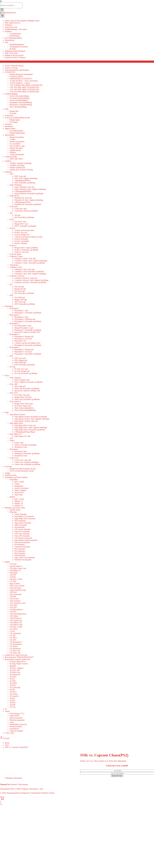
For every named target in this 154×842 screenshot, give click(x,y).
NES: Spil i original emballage (26, 178)
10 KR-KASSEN (16, 76)
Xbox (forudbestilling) (18, 107)
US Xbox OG (15, 651)
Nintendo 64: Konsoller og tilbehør (27, 204)
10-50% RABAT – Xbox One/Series (24, 81)
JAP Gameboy (15, 601)
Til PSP (12, 705)
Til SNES (13, 683)
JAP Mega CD (15, 570)
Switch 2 (13, 245)
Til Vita (12, 707)
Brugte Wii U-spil (21, 224)
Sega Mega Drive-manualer (24, 518)
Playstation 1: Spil (21, 310)
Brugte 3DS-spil (20, 300)
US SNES (13, 629)
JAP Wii (13, 596)
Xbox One (14, 393)
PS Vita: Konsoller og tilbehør (25, 373)
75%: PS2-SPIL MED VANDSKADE (24, 87)
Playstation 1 (14, 308)
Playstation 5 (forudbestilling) (21, 105)
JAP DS (13, 577)
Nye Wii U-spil (20, 222)
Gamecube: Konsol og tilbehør (26, 211)
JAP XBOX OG (16, 622)
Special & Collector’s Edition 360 (27, 391)
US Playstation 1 (16, 642)
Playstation (9, 306)
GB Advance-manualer (23, 538)
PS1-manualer (19, 549)
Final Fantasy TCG (17, 713)
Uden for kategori (16, 731)
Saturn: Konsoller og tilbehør (25, 445)
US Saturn (14, 646)
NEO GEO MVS (16, 159)
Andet (7, 711)
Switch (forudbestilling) (19, 100)
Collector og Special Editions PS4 (27, 343)
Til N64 (13, 685)
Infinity (12, 497)
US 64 (12, 631)
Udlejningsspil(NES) (22, 180)
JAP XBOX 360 (16, 625)
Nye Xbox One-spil (21, 395)
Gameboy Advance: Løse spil (25, 278)
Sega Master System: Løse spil (26, 421)
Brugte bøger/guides (17, 133)
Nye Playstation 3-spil (22, 326)
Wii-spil (17, 215)
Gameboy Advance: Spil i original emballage (31, 280)
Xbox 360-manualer (22, 536)
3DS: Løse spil (20, 302)
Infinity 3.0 (18, 505)
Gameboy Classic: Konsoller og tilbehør (29, 263)
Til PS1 (12, 698)
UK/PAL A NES (16, 579)
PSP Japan (14, 573)
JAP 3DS (13, 607)
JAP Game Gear (16, 620)
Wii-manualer (19, 527)
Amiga (7, 473)
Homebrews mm (20, 447)
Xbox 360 (13, 384)
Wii (11, 213)
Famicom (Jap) (15, 588)
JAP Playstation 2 (16, 609)
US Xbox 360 (15, 653)
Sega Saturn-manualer (22, 523)
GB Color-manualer (22, 534)
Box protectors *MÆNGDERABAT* (19, 657)
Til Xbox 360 (15, 670)
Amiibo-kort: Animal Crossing (21, 170)
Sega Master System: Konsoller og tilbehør (30, 417)
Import (7, 562)
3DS (11, 295)
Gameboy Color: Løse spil (24, 269)
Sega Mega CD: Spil (22, 436)
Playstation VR (20, 341)
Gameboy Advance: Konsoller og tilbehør (30, 282)
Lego (12, 722)
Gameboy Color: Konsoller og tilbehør (29, 271)
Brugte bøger (15, 120)
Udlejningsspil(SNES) (22, 191)
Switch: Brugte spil (21, 235)
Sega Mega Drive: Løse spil (25, 425)
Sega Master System (17, 414)
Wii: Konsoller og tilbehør (24, 217)
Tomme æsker (15, 510)
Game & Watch (15, 254)
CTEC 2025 (9, 733)
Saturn (12, 440)
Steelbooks (9, 126)
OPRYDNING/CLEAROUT (21, 79)
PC (6, 709)
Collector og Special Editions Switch (28, 237)
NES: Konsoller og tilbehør (24, 183)
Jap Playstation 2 (16, 566)
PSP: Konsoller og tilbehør (24, 365)
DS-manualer (19, 544)
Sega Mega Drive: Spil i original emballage (30, 427)
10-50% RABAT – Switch (20, 83)
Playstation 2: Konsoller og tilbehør (27, 321)
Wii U (12, 219)
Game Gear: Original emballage (26, 462)
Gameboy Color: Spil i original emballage (30, 274)
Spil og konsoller (16, 718)
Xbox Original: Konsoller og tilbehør (28, 382)
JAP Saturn (14, 616)
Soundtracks (14, 729)
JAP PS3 (13, 612)
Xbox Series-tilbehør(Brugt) (25, 410)
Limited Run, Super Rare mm (16, 655)
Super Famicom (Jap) (18, 590)
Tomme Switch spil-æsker (24, 230)
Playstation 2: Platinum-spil (24, 319)
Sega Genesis (15, 583)
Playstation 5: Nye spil (23, 352)
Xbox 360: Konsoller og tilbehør (26, 388)
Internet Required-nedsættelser (21, 74)
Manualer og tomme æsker (15, 508)
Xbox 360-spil (19, 386)
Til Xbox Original (16, 668)
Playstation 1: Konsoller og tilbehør (27, 313)
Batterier (13, 666)
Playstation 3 (14, 323)
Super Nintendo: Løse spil (24, 187)
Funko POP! (14, 716)
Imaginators (18, 486)
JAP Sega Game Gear (18, 568)
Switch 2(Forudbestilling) (19, 96)
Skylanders (14, 479)
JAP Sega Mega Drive (18, 614)
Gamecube (14, 206)
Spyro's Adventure (21, 488)
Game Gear (14, 458)
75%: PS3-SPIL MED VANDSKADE (24, 89)
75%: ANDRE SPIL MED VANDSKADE (26, 85)
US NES (13, 581)
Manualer (13, 512)
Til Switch (13, 694)
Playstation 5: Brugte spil (23, 349)
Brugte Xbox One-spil (22, 397)
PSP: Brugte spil (20, 360)
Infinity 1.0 (18, 501)
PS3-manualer (19, 553)
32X (11, 438)
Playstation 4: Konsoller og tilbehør (27, 345)
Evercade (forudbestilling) (19, 98)
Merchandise (10, 135)
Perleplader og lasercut (18, 724)
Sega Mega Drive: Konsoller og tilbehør (29, 430)
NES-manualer (20, 521)
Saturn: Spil (18, 443)
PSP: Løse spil (20, 358)
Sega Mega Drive (16, 423)
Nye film (13, 113)
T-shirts (12, 139)
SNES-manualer (20, 525)
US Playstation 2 (16, 644)
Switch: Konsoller (21, 239)
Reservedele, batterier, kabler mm (17, 659)
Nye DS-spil (19, 287)
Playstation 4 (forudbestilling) (21, 102)
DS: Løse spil (19, 291)
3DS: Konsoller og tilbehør (24, 304)
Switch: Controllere (21, 241)
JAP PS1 (13, 575)
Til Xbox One (15, 672)
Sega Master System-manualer (25, 540)
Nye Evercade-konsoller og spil (22, 471)
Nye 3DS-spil (19, 297)
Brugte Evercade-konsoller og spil (22, 469)
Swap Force (19, 492)
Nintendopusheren (13, 793)
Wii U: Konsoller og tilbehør (25, 226)
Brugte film (14, 111)
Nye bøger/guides (16, 131)
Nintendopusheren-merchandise (17, 70)
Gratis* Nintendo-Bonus (14, 66)
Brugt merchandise (17, 137)
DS (11, 284)
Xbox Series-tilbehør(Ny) (24, 408)
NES (11, 174)
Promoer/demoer (16, 726)
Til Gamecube (15, 687)
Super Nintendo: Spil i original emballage (30, 189)
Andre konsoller (11, 157)
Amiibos (8, 161)
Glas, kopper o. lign (17, 146)
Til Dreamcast (15, 674)
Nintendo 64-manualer (23, 560)
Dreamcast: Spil (20, 451)
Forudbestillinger (11, 94)
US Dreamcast (15, 648)
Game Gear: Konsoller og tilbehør (27, 464)
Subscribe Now (117, 776)
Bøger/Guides (10, 128)
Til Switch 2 (14, 696)
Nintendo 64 (14, 196)
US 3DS (13, 640)
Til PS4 (12, 703)
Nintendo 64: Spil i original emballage (28, 200)
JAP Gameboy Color (18, 603)
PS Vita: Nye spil (21, 369)
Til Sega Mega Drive (18, 661)
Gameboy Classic (16, 256)
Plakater (13, 152)
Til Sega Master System (19, 664)
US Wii (12, 635)
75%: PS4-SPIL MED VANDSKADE (24, 92)
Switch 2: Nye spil (21, 252)
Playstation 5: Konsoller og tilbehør (27, 354)
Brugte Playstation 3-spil (23, 328)
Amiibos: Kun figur (17, 165)
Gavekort (8, 124)
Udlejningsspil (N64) (22, 202)
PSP (11, 356)
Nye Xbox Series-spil (22, 406)
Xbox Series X (15, 401)
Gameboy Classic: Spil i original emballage (30, 261)
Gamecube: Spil (20, 209)
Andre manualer (20, 514)
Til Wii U (13, 692)
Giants (16, 484)
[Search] (2, 10)
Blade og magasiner (17, 720)
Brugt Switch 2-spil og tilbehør (26, 248)
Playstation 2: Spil (21, 317)
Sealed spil (9, 115)
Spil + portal (19, 482)
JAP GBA (13, 605)
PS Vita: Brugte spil (21, 371)
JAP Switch (14, 599)
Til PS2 (12, 700)
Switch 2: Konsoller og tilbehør (26, 250)
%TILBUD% (10, 72)
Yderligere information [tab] (13, 778)
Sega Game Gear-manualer (24, 557)
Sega (7, 412)
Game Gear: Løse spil (22, 460)
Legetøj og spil (15, 150)
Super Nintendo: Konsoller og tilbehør (29, 193)
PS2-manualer (19, 551)
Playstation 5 (14, 347)
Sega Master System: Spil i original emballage (31, 419)
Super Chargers (20, 490)
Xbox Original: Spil (21, 380)
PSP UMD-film (20, 362)
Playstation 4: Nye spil (23, 339)
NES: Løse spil (20, 176)
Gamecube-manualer (22, 547)
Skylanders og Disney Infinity (16, 477)
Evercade (8, 466)
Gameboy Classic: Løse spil (25, 258)
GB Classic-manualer (22, 529)
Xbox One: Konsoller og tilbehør (27, 399)
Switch (12, 228)
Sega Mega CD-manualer (24, 516)
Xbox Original (15, 378)
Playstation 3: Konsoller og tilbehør (27, 330)
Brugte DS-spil (20, 289)
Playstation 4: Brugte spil (23, 336)
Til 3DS (13, 681)
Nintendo (8, 172)
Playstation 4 (14, 334)
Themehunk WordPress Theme (42, 793)
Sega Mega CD (15, 434)
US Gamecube (15, 633)
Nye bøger (14, 122)
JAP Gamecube (15, 594)
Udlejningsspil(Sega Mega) (24, 432)
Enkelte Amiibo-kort (17, 167)
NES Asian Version (17, 586)
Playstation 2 (14, 315)
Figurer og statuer (16, 148)
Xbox (7, 375)
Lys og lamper (15, 144)
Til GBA (13, 677)
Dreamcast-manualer (22, 542)
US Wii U (13, 638)
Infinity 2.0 (18, 503)
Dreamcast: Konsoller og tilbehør (27, 453)
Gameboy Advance (17, 276)
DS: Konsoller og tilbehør (24, 293)
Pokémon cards (10, 475)
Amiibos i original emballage (21, 163)
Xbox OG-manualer (22, 531)
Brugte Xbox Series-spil (23, 404)
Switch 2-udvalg (11, 68)
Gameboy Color (16, 267)
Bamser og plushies (17, 141)
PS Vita (12, 367)
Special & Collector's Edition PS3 (27, 332)
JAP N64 (13, 592)
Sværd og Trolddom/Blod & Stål (17, 118)
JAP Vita (13, 564)
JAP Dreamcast (15, 618)
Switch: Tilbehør (20, 243)
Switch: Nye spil (20, 232)
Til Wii (12, 690)
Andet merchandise (17, 154)
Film (6, 109)
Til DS (12, 679)
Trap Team (18, 495)
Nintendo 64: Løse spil (23, 198)
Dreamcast (14, 449)
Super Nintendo (16, 185)
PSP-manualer (19, 555)
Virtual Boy (14, 265)
